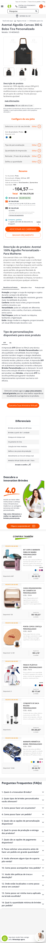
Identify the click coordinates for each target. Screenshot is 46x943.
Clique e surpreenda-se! (20, 526)
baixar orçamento (23, 235)
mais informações (12, 101)
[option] (9, 73)
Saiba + (39, 223)
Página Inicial (21, 21)
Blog (43, 2)
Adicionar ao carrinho (23, 229)
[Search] (36, 11)
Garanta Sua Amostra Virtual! (23, 405)
